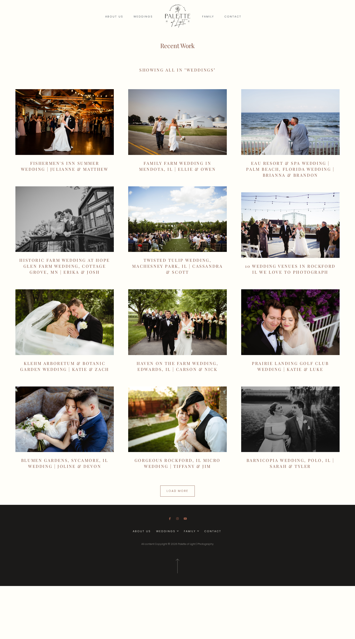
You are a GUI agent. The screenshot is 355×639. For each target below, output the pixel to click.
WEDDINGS (143, 16)
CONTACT (232, 16)
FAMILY (208, 16)
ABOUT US (114, 16)
